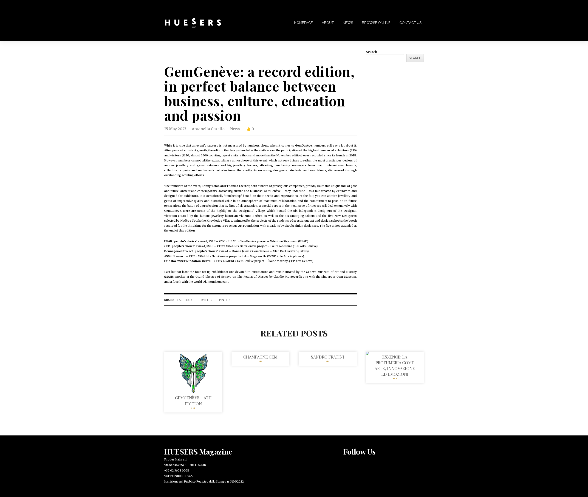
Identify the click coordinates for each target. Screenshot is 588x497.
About (328, 23)
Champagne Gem (260, 357)
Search (371, 52)
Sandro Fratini (327, 357)
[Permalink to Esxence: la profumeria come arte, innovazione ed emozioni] (395, 351)
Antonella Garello (209, 129)
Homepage (303, 23)
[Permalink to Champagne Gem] (260, 351)
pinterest (227, 300)
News (348, 23)
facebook (184, 300)
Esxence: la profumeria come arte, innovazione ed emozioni (395, 365)
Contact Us (410, 23)
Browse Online (376, 23)
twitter (205, 300)
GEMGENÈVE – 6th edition (193, 400)
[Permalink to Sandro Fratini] (327, 351)
